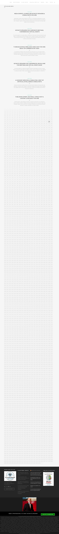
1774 (39, 279)
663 (12, 173)
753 (37, 181)
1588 (25, 262)
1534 (39, 256)
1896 (44, 291)
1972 (34, 299)
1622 (10, 266)
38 (49, 111)
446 (20, 152)
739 (51, 179)
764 (15, 183)
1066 (20, 212)
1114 (39, 216)
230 (29, 131)
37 (46, 111)
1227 (22, 227)
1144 (15, 219)
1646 (20, 268)
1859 (52, 287)
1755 (42, 277)
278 (49, 135)
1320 (5, 237)
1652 (34, 268)
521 (7, 160)
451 (32, 152)
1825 (17, 285)
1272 (34, 231)
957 (46, 200)
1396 (44, 243)
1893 (37, 291)
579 (51, 164)
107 (22, 119)
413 (37, 148)
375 (41, 144)
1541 (7, 258)
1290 (29, 233)
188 (24, 127)
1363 (12, 241)
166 (19, 125)
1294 (39, 233)
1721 (7, 275)
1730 (29, 275)
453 (37, 152)
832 (34, 189)
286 (20, 137)
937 (46, 198)
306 (20, 138)
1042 (10, 210)
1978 (49, 299)
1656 (44, 268)
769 (27, 183)
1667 (22, 270)
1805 (17, 283)
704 (15, 177)
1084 (15, 214)
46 (19, 113)
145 (17, 123)
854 (39, 191)
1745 (17, 277)
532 (34, 160)
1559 (51, 258)
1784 (15, 281)
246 (20, 133)
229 (27, 131)
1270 (29, 231)
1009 (27, 206)
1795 (42, 281)
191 (32, 127)
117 (46, 119)
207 (22, 129)
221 (7, 131)
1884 (15, 291)
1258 (49, 229)
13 (36, 110)
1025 (17, 208)
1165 (17, 221)
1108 (25, 216)
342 (10, 142)
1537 (47, 256)
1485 (17, 252)
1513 (37, 254)
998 (49, 204)
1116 (44, 216)
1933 (37, 295)
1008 (25, 206)
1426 (20, 246)
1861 (7, 289)
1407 (22, 245)
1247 (22, 229)
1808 (25, 283)
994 (39, 204)
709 (27, 177)
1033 (37, 208)
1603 (12, 264)
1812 (34, 283)
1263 (12, 231)
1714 (39, 273)
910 (29, 196)
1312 (34, 235)
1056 (44, 210)
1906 (20, 293)
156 (44, 123)
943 (12, 200)
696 (44, 175)
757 (46, 181)
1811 (32, 283)
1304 (15, 235)
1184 (15, 223)
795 (41, 185)
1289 (27, 233)
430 (29, 150)
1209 (27, 225)
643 (12, 171)
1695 (42, 272)
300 (5, 138)
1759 (51, 277)
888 (24, 194)
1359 (51, 239)
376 (44, 144)
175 (41, 125)
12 (34, 110)
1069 (27, 212)
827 (22, 189)
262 (10, 135)
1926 (20, 295)
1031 (32, 208)
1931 (32, 295)
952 (34, 200)
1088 (25, 214)
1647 (22, 268)
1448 (25, 248)
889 (27, 194)
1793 (37, 281)
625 (17, 169)
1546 (20, 258)
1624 (15, 266)
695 (41, 175)
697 (46, 175)
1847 (22, 287)
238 (49, 131)
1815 (42, 283)
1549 (27, 258)
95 (41, 117)
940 (5, 200)
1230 (29, 227)
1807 (22, 283)
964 (15, 202)
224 (15, 131)
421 (7, 150)
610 (29, 167)
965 (17, 202)
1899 (52, 291)
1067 (22, 212)
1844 (15, 287)
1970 (30, 299)
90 (29, 117)
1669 (27, 270)
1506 (20, 254)
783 (12, 185)
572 (34, 164)
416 (44, 148)
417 (46, 148)
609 (27, 167)
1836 (44, 285)
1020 (5, 208)
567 (22, 164)
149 (27, 123)
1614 (39, 264)
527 (22, 160)
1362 (10, 241)
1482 (10, 252)
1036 (44, 208)
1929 (27, 295)
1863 (12, 289)
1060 (5, 212)
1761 (7, 279)
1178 (49, 221)
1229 (27, 227)
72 (34, 115)
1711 (32, 273)
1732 (34, 275)
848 (24, 191)
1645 (17, 268)
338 (49, 140)
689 (27, 175)
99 (51, 117)
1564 (15, 260)
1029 (27, 208)
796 (44, 185)
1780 (5, 281)
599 (51, 165)
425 (17, 150)
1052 (34, 210)
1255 (42, 229)
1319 (51, 235)
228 (24, 131)
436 (44, 150)
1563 (12, 260)
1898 (49, 291)
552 (34, 162)
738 (49, 179)
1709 (27, 273)
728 (24, 179)
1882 (10, 291)
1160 (5, 221)
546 (20, 162)
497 (46, 156)
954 (39, 200)
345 (17, 142)
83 (12, 117)
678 (49, 173)
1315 (42, 235)
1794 (39, 281)
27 (22, 111)
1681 (7, 272)
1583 (12, 262)
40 (5, 113)
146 (19, 123)
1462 (10, 250)
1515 (42, 254)
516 (44, 158)
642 (10, 171)
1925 (17, 295)
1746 (20, 277)
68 (24, 115)
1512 (34, 254)
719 (51, 177)
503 (12, 158)
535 (41, 160)
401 (7, 148)
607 (22, 167)
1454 (39, 248)
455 (41, 152)
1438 (49, 246)
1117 (46, 216)
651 (32, 171)
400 (5, 148)
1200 (5, 225)
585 (17, 165)
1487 (22, 252)
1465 (17, 250)
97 (46, 117)
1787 (22, 281)
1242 (10, 229)
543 (12, 162)
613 (37, 167)
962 (10, 202)
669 (27, 173)
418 (49, 148)
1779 (51, 279)
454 (39, 152)
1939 (52, 295)
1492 (34, 252)
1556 (44, 258)
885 (17, 194)
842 (10, 191)
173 (37, 125)
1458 (49, 248)
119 (51, 119)
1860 (5, 289)
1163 (12, 221)
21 (7, 111)
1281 (7, 233)
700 (5, 177)
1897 (47, 291)
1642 (10, 268)
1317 (46, 235)
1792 (34, 281)
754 (39, 181)
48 (24, 113)
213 (37, 129)
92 (34, 117)
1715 (42, 273)
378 (49, 144)
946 (20, 200)
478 (49, 154)
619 (51, 167)
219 (51, 129)
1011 (32, 206)
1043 (12, 210)
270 (29, 135)
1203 (12, 225)
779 (51, 183)
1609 (27, 264)
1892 (34, 291)
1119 (51, 216)
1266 (20, 231)
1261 (7, 231)
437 (46, 150)
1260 (5, 231)
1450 (30, 248)
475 (41, 154)
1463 (12, 250)
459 (51, 152)
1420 (5, 246)
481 (7, 156)
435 (41, 150)
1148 (25, 219)
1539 (51, 256)
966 (20, 202)
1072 (34, 212)
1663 (12, 270)
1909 (27, 293)
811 (32, 187)
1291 (32, 233)
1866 (20, 289)
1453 (37, 248)
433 (37, 150)
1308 (25, 235)
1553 (37, 258)
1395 (42, 243)
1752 (34, 277)
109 (27, 119)
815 (41, 187)
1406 (20, 245)
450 (29, 152)
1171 (32, 221)
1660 (5, 270)
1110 (29, 216)
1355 (42, 239)
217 (46, 129)
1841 (7, 287)
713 (37, 177)
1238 (49, 227)
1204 (15, 225)
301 (7, 138)
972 (34, 202)
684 (15, 175)
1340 (5, 239)
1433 (37, 246)
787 (22, 185)
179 (51, 125)
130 (29, 121)
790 (29, 185)
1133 (37, 218)
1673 (37, 270)
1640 (5, 268)
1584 (15, 262)
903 (12, 196)
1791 (32, 281)
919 (51, 196)
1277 (47, 231)
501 (7, 158)
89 (27, 117)
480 (5, 156)
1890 (30, 291)
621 (7, 169)
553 (37, 162)
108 (24, 119)
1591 (32, 262)
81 (7, 117)
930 (29, 198)
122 (10, 121)
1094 (39, 214)
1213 (37, 225)
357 (46, 142)
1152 (34, 219)
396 (44, 146)
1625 (17, 266)
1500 (5, 254)
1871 (32, 289)
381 (7, 146)
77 (46, 115)
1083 (12, 214)
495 (41, 156)
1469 (27, 250)
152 (34, 123)
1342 (10, 239)
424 (15, 150)
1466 (20, 250)
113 (36, 119)
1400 (5, 245)
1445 (17, 248)
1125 (17, 218)
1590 (30, 262)
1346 (20, 239)
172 (34, 125)
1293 (37, 233)
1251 (32, 229)
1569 (27, 260)
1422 (10, 246)
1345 (17, 239)
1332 (34, 237)
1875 (42, 289)
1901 (7, 293)
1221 (7, 227)
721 (7, 179)
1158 (49, 219)
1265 (17, 231)
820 (5, 189)
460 (5, 154)
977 (46, 202)
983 (12, 204)
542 (10, 162)
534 (39, 160)
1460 (5, 250)
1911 (32, 293)
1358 (49, 239)
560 (5, 164)
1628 (25, 266)
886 (20, 194)
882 (10, 194)
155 (41, 123)
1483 (12, 252)
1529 (27, 256)
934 (39, 198)
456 (44, 152)
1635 (42, 266)
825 (17, 189)
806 (20, 187)
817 (46, 187)
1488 (25, 252)
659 (51, 171)
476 (44, 154)
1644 (15, 268)
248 (24, 133)
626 (20, 169)
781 (7, 185)
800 (5, 187)
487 (22, 156)
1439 (52, 246)
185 (17, 127)
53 (36, 113)
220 (5, 131)
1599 (52, 262)
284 (15, 137)
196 (44, 127)
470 (29, 154)
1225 (17, 227)
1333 (37, 237)
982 (10, 204)
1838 (49, 285)
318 (49, 138)
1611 (32, 264)
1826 (20, 285)
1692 (34, 272)
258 (49, 133)
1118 (49, 216)
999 (51, 204)
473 (37, 154)
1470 (30, 250)
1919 (51, 293)
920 (5, 198)
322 (10, 140)
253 (37, 133)
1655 (42, 268)
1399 (52, 243)
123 (12, 121)
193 (37, 127)
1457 (47, 248)
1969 (27, 299)
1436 (44, 246)
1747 (22, 277)
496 (44, 156)
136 (44, 121)
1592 (34, 262)
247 (22, 133)
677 (46, 173)
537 (46, 160)
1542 (10, 258)
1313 (37, 235)
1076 (44, 212)
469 (27, 154)
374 (39, 144)
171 (32, 125)
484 (15, 156)
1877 (47, 289)
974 (39, 202)
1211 (32, 225)
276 (44, 135)
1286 (20, 233)
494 (39, 156)
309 (27, 138)
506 (20, 158)
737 (46, 179)
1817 (47, 283)
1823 (12, 285)
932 (34, 198)
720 (5, 179)
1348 (25, 239)
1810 (29, 283)
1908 (25, 293)
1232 (34, 227)
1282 (10, 233)
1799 (52, 281)
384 (15, 146)
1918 (49, 293)
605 (17, 167)
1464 (15, 250)
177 (46, 125)
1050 (30, 210)
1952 (34, 297)
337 (46, 140)
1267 (22, 231)
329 (27, 140)
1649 (27, 268)
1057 (47, 210)
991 (32, 204)
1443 (12, 248)
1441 (7, 248)
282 (10, 137)
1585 (17, 262)
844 (15, 191)
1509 (27, 254)
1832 (34, 285)
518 (49, 158)
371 (32, 144)
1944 (15, 297)
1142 (10, 219)
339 (51, 140)
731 (32, 179)
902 (10, 196)
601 (7, 167)
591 (32, 165)
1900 (5, 293)
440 (5, 152)
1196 (44, 223)
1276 (44, 231)
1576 (44, 260)
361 (7, 144)
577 (46, 164)
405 (17, 148)
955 (41, 200)
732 (34, 179)
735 (41, 179)
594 (39, 165)
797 (46, 185)
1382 (10, 243)
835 (41, 189)
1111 (32, 216)
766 (20, 183)
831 (32, 189)
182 (10, 127)
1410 (29, 245)
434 (39, 150)
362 (10, 144)
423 (12, 150)
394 (39, 146)
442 (10, 152)
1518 (49, 254)
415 (41, 148)
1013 (37, 206)
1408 (25, 245)
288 (24, 137)
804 (15, 187)
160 (5, 125)
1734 (39, 275)
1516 (44, 254)
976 (44, 202)
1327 (22, 237)
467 (22, 154)
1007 (22, 206)
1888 (25, 291)
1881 (7, 291)
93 (36, 117)
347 (22, 142)
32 (34, 111)
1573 (37, 260)
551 (32, 162)
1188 (25, 223)
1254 (39, 229)
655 (41, 171)
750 (29, 181)
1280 (5, 233)
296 (44, 137)
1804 (15, 283)
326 (19, 140)
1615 (42, 264)
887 (22, 194)
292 (34, 137)
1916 (44, 293)
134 (39, 121)
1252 (34, 229)
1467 (22, 250)
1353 (37, 239)
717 (46, 177)
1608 (25, 264)
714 (39, 177)
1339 (51, 237)
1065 (17, 212)
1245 (17, 229)
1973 (37, 299)
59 (51, 113)
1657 (47, 268)
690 (29, 175)
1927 (22, 295)
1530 (29, 256)
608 (24, 167)
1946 (20, 297)
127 (22, 121)
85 (17, 117)
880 (5, 194)
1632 (34, 266)
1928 (25, 295)
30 (29, 111)
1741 (7, 277)
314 (39, 138)
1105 (17, 216)
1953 (37, 297)
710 (29, 177)
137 (46, 121)
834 (39, 189)
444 (15, 152)
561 (7, 164)
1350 (29, 239)
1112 (34, 216)
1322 (10, 237)
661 (7, 173)
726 (19, 179)
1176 (44, 221)
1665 (17, 270)
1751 (32, 277)
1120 (5, 218)
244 (15, 133)
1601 (7, 264)
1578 (49, 260)
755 (41, 181)
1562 (10, 260)
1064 (15, 212)
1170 (29, 221)
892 (34, 194)
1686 (20, 272)
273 (37, 135)
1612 (34, 264)
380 (5, 146)
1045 (17, 210)
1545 (17, 258)
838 (49, 189)
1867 (22, 289)
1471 (32, 250)
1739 (51, 275)
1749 (27, 277)
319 (51, 138)
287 (22, 137)
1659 (52, 268)
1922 (10, 295)
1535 (42, 256)
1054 (39, 210)
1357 (47, 239)
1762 (10, 279)
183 (12, 127)
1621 (7, 266)
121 (7, 121)
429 (27, 150)
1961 (7, 299)
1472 (34, 250)
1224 (15, 227)
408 (24, 148)
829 (27, 189)
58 (49, 113)
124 (15, 121)
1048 (25, 210)
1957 (47, 297)
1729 (27, 275)
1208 (25, 225)
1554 (39, 258)
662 (10, 173)
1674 (39, 270)
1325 (17, 237)
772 (34, 183)
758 (49, 181)
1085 (17, 214)
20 (5, 111)
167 (22, 125)
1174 (39, 221)
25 (17, 111)
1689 (27, 272)
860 (5, 192)
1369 (27, 241)
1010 (29, 206)
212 (34, 129)
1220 (5, 227)
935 (41, 198)
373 (37, 144)
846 (20, 191)
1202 (10, 225)
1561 (7, 260)
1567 (22, 260)
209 (27, 129)
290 (29, 137)
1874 (39, 289)
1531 (32, 256)
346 (20, 142)
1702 (10, 273)
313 (37, 138)
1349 (27, 239)
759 (51, 181)
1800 (5, 283)
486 (20, 156)
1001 (7, 206)
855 (41, 191)
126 (19, 121)
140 (5, 123)
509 (27, 158)
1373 (37, 241)
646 (20, 171)
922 (10, 198)
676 (44, 173)
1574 (39, 260)
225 (17, 131)
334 (39, 140)
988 (24, 204)
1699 (52, 272)
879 (51, 192)
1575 (42, 260)
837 (46, 189)
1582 (10, 262)
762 (10, 183)
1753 (37, 277)
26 (19, 111)
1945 (17, 297)
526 (19, 160)
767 (22, 183)
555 (41, 162)
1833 (37, 285)
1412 (34, 245)
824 (15, 189)
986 (20, 204)
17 (46, 110)
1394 (39, 243)
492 (34, 156)
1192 (34, 223)
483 (12, 156)
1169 (27, 221)
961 (7, 202)
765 (17, 183)
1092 (34, 214)
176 (44, 125)
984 (15, 204)
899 (51, 194)
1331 (32, 237)
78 (49, 115)
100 (5, 119)
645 (17, 171)
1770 (29, 279)
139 (51, 121)
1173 (37, 221)
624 (15, 169)
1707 (22, 273)
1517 (46, 254)
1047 (22, 210)
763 (12, 183)
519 (51, 158)
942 (10, 200)
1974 (39, 299)
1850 (30, 287)
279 (51, 135)
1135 (42, 218)
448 (24, 152)
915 (41, 196)
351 (32, 142)
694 (39, 175)
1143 (12, 219)
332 (34, 140)
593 (37, 165)
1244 (15, 229)
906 (20, 196)
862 (10, 192)
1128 (24, 218)
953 (37, 200)
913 (37, 196)
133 (37, 121)
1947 (22, 297)
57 (46, 113)
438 (49, 150)
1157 (46, 219)
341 (7, 142)
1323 (12, 237)
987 (22, 204)
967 (22, 202)
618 (49, 167)
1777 (47, 279)
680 (5, 175)
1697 (47, 272)
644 (15, 171)
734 (39, 179)
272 (34, 135)
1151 (32, 219)
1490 (30, 252)
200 (5, 129)
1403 (12, 245)
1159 (51, 219)
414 (39, 148)
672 (34, 173)
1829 (27, 285)
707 (22, 177)
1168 (25, 221)
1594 (39, 262)
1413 (37, 245)
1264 (15, 231)
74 (39, 115)
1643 (12, 268)
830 (29, 189)
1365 (17, 241)
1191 (32, 223)
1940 (5, 297)
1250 (29, 229)
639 (51, 169)
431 (32, 150)
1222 (10, 227)
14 (39, 110)
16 (44, 110)
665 (17, 173)
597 (46, 165)
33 (36, 111)
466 (20, 154)
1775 (42, 279)
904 (15, 196)
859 (51, 191)
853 (37, 191)
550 (29, 162)
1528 (25, 256)
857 (46, 191)
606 (20, 167)
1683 (12, 272)
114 (39, 119)
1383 (12, 243)
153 (37, 123)
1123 (12, 218)
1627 (22, 266)
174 (39, 125)
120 (5, 121)
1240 (5, 229)
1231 (32, 227)
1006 (20, 206)
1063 (12, 212)
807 (22, 187)
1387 (22, 243)
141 (7, 123)
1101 (7, 216)
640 (5, 171)
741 (7, 181)
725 (17, 179)
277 (46, 135)
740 (5, 181)
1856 (44, 287)
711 (32, 177)
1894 (39, 291)
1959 (52, 297)
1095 (42, 214)
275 (41, 135)
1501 (7, 254)
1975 (42, 299)
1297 (47, 233)
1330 (29, 237)
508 (24, 158)
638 (49, 169)
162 (10, 125)
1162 (10, 221)
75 (41, 115)
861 (7, 192)
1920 (5, 295)
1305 (17, 235)
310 (29, 138)
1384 (15, 243)
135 (41, 121)
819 (51, 187)
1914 (39, 293)
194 (39, 127)
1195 (42, 223)
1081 (7, 214)
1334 (39, 237)
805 (17, 187)
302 (10, 138)
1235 (42, 227)
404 (15, 148)
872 (34, 192)
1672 (34, 270)
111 (32, 119)
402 (10, 148)
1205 (17, 225)
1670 (30, 270)
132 (34, 121)
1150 (29, 219)
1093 (37, 214)
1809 (27, 283)
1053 (37, 210)
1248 (25, 229)
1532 (34, 256)
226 (19, 131)
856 (44, 191)
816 (44, 187)
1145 (17, 219)
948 (24, 200)
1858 (49, 287)
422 (10, 150)
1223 (12, 227)
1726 (20, 275)
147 (22, 123)
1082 (10, 214)
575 (41, 164)
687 (22, 175)
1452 (34, 248)
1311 (32, 235)
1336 (44, 237)
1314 (39, 235)
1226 (20, 227)
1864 (15, 289)
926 (20, 198)
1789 (27, 281)
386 (20, 146)
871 (32, 192)
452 (34, 152)
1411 (32, 245)
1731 (32, 275)
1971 (32, 299)
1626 (20, 266)
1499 (52, 252)
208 (24, 129)
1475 (42, 250)
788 (24, 185)
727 (22, 179)
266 (20, 135)
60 (5, 115)
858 (49, 191)
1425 (17, 246)
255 (41, 133)
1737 (47, 275)
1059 (52, 210)
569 (27, 164)
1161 (7, 221)
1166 (20, 221)
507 (22, 158)
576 (44, 164)
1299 (51, 233)
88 (24, 117)
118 (49, 119)
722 (10, 179)
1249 (27, 229)
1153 (37, 219)
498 (49, 156)
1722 (10, 275)
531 (32, 160)
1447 (22, 248)
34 (39, 111)
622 (10, 169)
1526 (20, 256)
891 (32, 194)
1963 (12, 299)
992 (34, 204)
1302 (10, 235)
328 (24, 140)
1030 (30, 208)
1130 (29, 218)
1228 (25, 227)
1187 (22, 223)
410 (29, 148)
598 (49, 165)
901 (7, 196)
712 (34, 177)
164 (15, 125)
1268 (25, 231)
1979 (52, 299)
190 (29, 127)
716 (44, 177)
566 (20, 164)
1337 (47, 237)
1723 (12, 275)
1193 (37, 223)
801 (7, 187)
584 (15, 165)
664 (15, 173)
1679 (52, 270)
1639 (52, 266)
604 (15, 167)
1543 (12, 258)
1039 (52, 208)
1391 (32, 243)
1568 (25, 260)
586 (20, 165)
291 (32, 137)
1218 (49, 225)
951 (32, 200)
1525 (17, 256)
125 (17, 121)
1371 (32, 241)
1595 (42, 262)
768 (24, 183)
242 (10, 133)
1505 (17, 254)
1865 (17, 289)
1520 (5, 256)
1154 (39, 219)
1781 (7, 281)
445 (17, 152)
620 (5, 169)
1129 (27, 218)
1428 (25, 246)
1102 (10, 216)
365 (17, 144)
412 (34, 148)
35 (41, 111)
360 (5, 144)
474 (39, 154)
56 (44, 113)
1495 (42, 252)
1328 (25, 237)
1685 (17, 272)
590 (29, 165)
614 (39, 167)
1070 (30, 212)
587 (22, 165)
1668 (25, 270)
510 (29, 158)
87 (22, 117)
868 (24, 192)
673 (37, 173)
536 (44, 160)
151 (32, 123)
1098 (49, 214)
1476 (44, 250)
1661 (7, 270)
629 (27, 169)
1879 (52, 289)
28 (24, 111)
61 (7, 115)
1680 (5, 272)
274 (39, 135)
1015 (42, 206)
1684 (15, 272)
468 (24, 154)
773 (37, 183)
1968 (25, 299)
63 (12, 115)
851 (32, 191)
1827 (22, 285)
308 (24, 138)
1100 (5, 216)
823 (12, 189)
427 (22, 150)
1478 (49, 250)
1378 (49, 241)
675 (41, 173)
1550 (29, 258)
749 (27, 181)
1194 (39, 223)
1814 (39, 283)
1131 (32, 218)
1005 (17, 206)
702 (10, 177)
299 (51, 137)
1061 (7, 212)
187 (22, 127)
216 (44, 129)
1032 (34, 208)
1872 (34, 289)
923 (12, 198)
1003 (12, 206)
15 (41, 110)
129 (27, 121)
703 (12, 177)
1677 (47, 270)
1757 (47, 277)
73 (36, 115)
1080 (5, 214)
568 (24, 164)
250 (29, 133)
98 (49, 117)
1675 (42, 270)
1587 (22, 262)
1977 (47, 299)
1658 (49, 268)
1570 (29, 260)
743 (12, 181)
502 (10, 158)
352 (34, 142)
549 (27, 162)
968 (24, 202)
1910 (29, 293)
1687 (22, 272)
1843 (12, 287)
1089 (27, 214)
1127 (22, 218)
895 (41, 194)
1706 (20, 273)
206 (20, 129)
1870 (30, 289)
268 (24, 135)
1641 (7, 268)
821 (7, 189)
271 (32, 135)
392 (34, 146)
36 (44, 111)
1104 (15, 216)
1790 (30, 281)
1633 (37, 266)
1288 (25, 233)
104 (15, 119)
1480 (5, 252)
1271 (32, 231)
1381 (7, 243)
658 (49, 171)
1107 (22, 216)
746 (20, 181)
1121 (7, 218)
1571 (32, 260)
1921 (7, 295)
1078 (49, 212)
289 (27, 137)
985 (17, 204)
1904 (15, 293)
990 (29, 204)
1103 (12, 216)
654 (39, 171)
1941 (7, 297)
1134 (39, 218)
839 (51, 189)
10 (29, 110)
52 (34, 113)
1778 (49, 279)
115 (41, 119)
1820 (5, 285)
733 (37, 179)
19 (51, 110)
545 (17, 162)
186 (19, 127)
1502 (10, 254)
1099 (52, 214)
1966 (20, 299)
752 (34, 181)
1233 (37, 227)
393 (37, 146)
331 (32, 140)
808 (24, 187)
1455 (42, 248)
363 (12, 144)
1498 (49, 252)
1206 (20, 225)
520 (5, 160)
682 (10, 175)
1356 (44, 239)
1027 (22, 208)
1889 (27, 291)
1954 (39, 297)
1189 (27, 223)
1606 (20, 264)
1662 (10, 270)
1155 (42, 219)
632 (34, 169)
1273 (37, 231)
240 (5, 133)
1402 (10, 245)
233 (37, 131)
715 (41, 177)
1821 (7, 285)
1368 (25, 241)
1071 (32, 212)
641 (7, 171)
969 (27, 202)
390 (29, 146)
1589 (27, 262)
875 (41, 192)
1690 (30, 272)
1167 (22, 221)
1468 (25, 250)
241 (7, 133)
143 (12, 123)
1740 (5, 277)
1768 (25, 279)
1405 (17, 245)
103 (12, 119)
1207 (22, 225)
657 (46, 171)
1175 (42, 221)
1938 (49, 295)
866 (20, 192)
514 (39, 158)
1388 (25, 243)
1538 (49, 256)
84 (14, 117)
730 (29, 179)
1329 (27, 237)
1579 (51, 260)
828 (24, 189)
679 (51, 173)
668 (24, 173)
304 (15, 138)
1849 (27, 287)
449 (27, 152)
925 (17, 198)
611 (32, 167)
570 (29, 164)
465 (17, 154)
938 (49, 198)
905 (17, 196)
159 (51, 123)
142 (10, 123)
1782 (10, 281)
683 (12, 175)
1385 (17, 243)
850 (29, 191)
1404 (15, 245)
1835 (42, 285)
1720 (5, 275)
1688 (25, 272)
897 (46, 194)
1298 (49, 233)
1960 (5, 299)
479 (51, 154)
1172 (34, 221)
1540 (5, 258)
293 (37, 137)
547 (22, 162)
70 (29, 115)
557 (46, 162)
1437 (47, 246)
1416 (44, 245)
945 (17, 200)
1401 (7, 245)
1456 (44, 248)
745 (17, 181)
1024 (15, 208)
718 (49, 177)
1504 (15, 254)
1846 (20, 287)
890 (29, 194)
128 (24, 121)
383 (12, 146)
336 (44, 140)
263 (12, 135)
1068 (25, 212)
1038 (49, 208)
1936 (44, 295)
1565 (17, 260)
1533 (37, 256)
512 (34, 158)
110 (29, 119)
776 (44, 183)
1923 (12, 295)
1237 (47, 227)
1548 (25, 258)
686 (20, 175)
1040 (5, 210)
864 (15, 192)
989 (27, 204)
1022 (10, 208)
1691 (32, 272)
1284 (15, 233)
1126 (20, 218)
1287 (22, 233)
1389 (27, 243)
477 (46, 154)
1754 (39, 277)
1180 (5, 223)
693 (37, 175)
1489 (27, 252)
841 (7, 191)
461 (7, 154)
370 (29, 144)
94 (39, 117)
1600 (5, 264)
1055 (42, 210)
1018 (49, 206)
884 (15, 194)
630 (29, 169)
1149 (27, 219)
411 (32, 148)
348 (24, 142)
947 (22, 200)
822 (10, 189)
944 (15, 200)
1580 (5, 262)
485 (17, 156)
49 (27, 113)
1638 (49, 266)
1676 (44, 270)
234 (39, 131)
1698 (49, 272)
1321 (7, 237)
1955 (42, 297)
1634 (39, 266)
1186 (20, 223)
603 (12, 167)
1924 (15, 295)
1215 (42, 225)
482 (10, 156)
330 (29, 140)
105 (17, 119)
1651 (32, 268)
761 (7, 183)
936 (44, 198)
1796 (44, 281)
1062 (10, 212)
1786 (20, 281)
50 (29, 113)
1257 (47, 229)
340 (5, 142)
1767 (22, 279)
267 (22, 135)
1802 (10, 283)
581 (7, 165)
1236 (44, 227)
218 (49, 129)
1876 (44, 289)
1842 (10, 287)
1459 (52, 248)
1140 (5, 219)
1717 (46, 273)
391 (32, 146)
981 (7, 204)
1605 (17, 264)
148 (24, 123)
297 (46, 137)
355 (41, 142)
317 (46, 138)
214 (39, 129)
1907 (22, 293)
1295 (42, 233)
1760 (5, 279)
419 (51, 148)
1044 (15, 210)
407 (22, 148)
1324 (15, 237)
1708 (25, 273)
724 (15, 179)
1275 (42, 231)
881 (7, 194)
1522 (10, 256)
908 (24, 196)
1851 (32, 287)
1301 (7, 235)
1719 (51, 273)
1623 (12, 266)
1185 (17, 223)
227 (22, 131)
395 (41, 146)
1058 (49, 210)
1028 (25, 208)
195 (41, 127)
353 (37, 142)
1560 (5, 260)
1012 (34, 206)
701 (7, 177)
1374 (39, 241)
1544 (15, 258)
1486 (20, 252)
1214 (39, 225)
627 (22, 169)
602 (10, 167)
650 (29, 171)
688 (24, 175)
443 (12, 152)
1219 (51, 225)
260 (5, 135)
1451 (32, 248)
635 (41, 169)
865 (17, 192)
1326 (20, 237)
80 (5, 117)
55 (41, 113)
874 (39, 192)
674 (39, 173)
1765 (17, 279)
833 (37, 189)
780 (5, 185)
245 (17, 133)
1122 (10, 218)
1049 (27, 210)
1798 (49, 281)
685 (17, 175)
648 (24, 171)
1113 (37, 216)
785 (17, 185)
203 (12, 129)
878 (49, 192)
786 (20, 185)
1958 (49, 297)
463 (12, 154)
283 (12, 137)
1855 (42, 287)
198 (49, 127)
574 (39, 164)
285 (17, 137)
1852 (34, 287)
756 (44, 181)
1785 (17, 281)
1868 (25, 289)
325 (17, 140)
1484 (15, 252)
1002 (10, 206)
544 (15, 162)
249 (27, 133)
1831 (32, 285)
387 (22, 146)
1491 (32, 252)
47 (22, 113)
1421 (7, 246)
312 (34, 138)
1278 (49, 231)
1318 (49, 235)
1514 (39, 254)
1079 (52, 212)
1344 (15, 239)
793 (37, 185)
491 (32, 156)
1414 (39, 245)
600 (5, 167)
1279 (51, 231)
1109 (27, 216)
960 (5, 202)
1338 (49, 237)
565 (17, 164)
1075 (42, 212)
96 (44, 117)
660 (5, 173)
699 (51, 175)
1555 (42, 258)
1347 (22, 239)
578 (49, 164)
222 (10, 131)
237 (46, 131)
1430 (30, 246)
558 (49, 162)
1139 (51, 218)
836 (44, 189)
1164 (15, 221)
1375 (42, 241)
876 (44, 192)
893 (37, 194)
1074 (39, 212)
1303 (12, 235)
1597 (47, 262)
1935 (42, 295)
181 (7, 127)
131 (32, 121)
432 (34, 150)
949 (27, 200)
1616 (44, 264)
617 (46, 167)
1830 (30, 285)
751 (32, 181)
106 (19, 119)
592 (34, 165)
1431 (32, 246)
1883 (12, 291)
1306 (20, 235)
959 (51, 200)
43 (12, 113)
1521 (7, 256)
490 (29, 156)
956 (44, 200)
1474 (39, 250)
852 (34, 191)
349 (27, 142)
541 (7, 162)
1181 (7, 223)
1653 (37, 268)
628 (24, 169)
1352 (34, 239)
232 (34, 131)
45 (17, 113)
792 (34, 185)
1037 (47, 208)
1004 (15, 206)
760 (5, 183)
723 (12, 179)
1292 (34, 233)
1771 (32, 279)
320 (5, 140)
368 (24, 144)
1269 (27, 231)
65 (17, 115)
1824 (15, 285)
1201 (7, 225)
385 (17, 146)
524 (15, 160)
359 (51, 142)
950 (29, 200)
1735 (42, 275)
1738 (49, 275)
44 (14, 113)
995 (41, 204)
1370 (29, 241)
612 (34, 167)
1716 (44, 273)
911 (32, 196)
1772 (34, 279)
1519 (51, 254)
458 (49, 152)
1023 (12, 208)
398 (49, 146)
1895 (42, 291)
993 (37, 204)
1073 (37, 212)
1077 (47, 212)
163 (12, 125)
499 (51, 156)
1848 (25, 287)
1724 (15, 275)
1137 (46, 218)
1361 (7, 241)
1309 (27, 235)
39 (51, 111)
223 (12, 131)
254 (39, 133)
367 (22, 144)
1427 (22, 246)
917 (46, 196)
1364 (15, 241)
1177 (46, 221)
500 (5, 158)
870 (29, 192)
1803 (12, 283)
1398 (49, 243)
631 (32, 169)
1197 (47, 223)
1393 (37, 243)
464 (15, 154)
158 (49, 123)
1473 (37, 250)
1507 (22, 254)
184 (15, 127)
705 (17, 177)
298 (49, 137)
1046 (20, 210)
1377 (47, 241)
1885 (17, 291)
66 (19, 115)
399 (51, 146)
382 (10, 146)
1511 (32, 254)
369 (27, 144)
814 (39, 187)
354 (39, 142)
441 (7, 152)
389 (27, 146)
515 (41, 158)
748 (24, 181)
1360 (5, 241)
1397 (47, 243)
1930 (30, 295)
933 (37, 198)
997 (46, 204)
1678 (49, 270)
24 (14, 111)
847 (22, 191)
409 (27, 148)
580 (5, 165)
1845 (17, 287)
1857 (47, 287)
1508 (25, 254)
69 (27, 115)
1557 (47, 258)
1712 (34, 273)
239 (51, 131)
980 (5, 204)
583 (12, 165)
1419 (51, 245)
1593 (37, 262)
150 (29, 123)
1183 (12, 223)
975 (41, 202)
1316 (44, 235)
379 (51, 144)
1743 (12, 277)
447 (22, 152)
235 (41, 131)
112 (34, 119)
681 (7, 175)
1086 (20, 214)
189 (27, 127)
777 (46, 183)
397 (46, 146)
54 (39, 113)
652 (34, 171)
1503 (12, 254)
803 (12, 187)
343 (12, 142)
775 (41, 183)
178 (49, 125)
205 (17, 129)
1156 (44, 219)
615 (41, 167)
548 (24, 162)
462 (10, 154)
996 (44, 204)
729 (27, 179)
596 (44, 165)
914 (39, 196)
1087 (22, 214)
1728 (25, 275)
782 (10, 185)
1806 (20, 283)
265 (17, 135)
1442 (10, 248)
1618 (49, 264)
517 (46, 158)
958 (49, 200)
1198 (49, 223)
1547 (22, 258)
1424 (15, 246)
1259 (51, 229)
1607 (22, 264)
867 (22, 192)
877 (46, 192)
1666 (20, 270)
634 (39, 169)
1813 (37, 283)
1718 (49, 273)
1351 (32, 239)
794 (39, 185)
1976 (44, 299)
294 (39, 137)
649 (27, 171)
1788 (25, 281)
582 (10, 165)
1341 (7, 239)
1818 (49, 283)
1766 (20, 279)
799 (51, 185)
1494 (39, 252)
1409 (27, 245)
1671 (32, 270)
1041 (7, 210)
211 (32, 129)
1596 (44, 262)
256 (44, 133)
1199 (51, 223)
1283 (12, 233)
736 (44, 179)
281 (7, 137)
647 (22, 171)
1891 (32, 291)
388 (24, 146)
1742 (10, 277)
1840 (5, 287)
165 (17, 125)
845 (17, 191)
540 (5, 162)
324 (15, 140)
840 (5, 191)
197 (46, 127)
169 (27, 125)
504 (15, 158)
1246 (20, 229)
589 (27, 165)
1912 (34, 293)
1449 (27, 248)
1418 (49, 245)
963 (12, 202)
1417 (47, 245)
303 (12, 138)
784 (15, 185)
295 (41, 137)
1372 (34, 241)
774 (39, 183)
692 (34, 175)
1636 (44, 266)
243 (12, 133)
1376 (44, 241)
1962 (10, 299)
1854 (39, 287)
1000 (5, 206)
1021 (7, 208)
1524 (15, 256)
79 (51, 115)
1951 (32, 297)
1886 (20, 291)
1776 (44, 279)
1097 (47, 214)
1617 (47, 264)
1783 (12, 281)
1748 (25, 277)
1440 (5, 248)
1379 (51, 241)
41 (7, 113)
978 (49, 202)
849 (27, 191)
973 (37, 202)
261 (7, 135)
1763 (12, 279)
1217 (46, 225)
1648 (25, 268)
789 (27, 185)
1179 (51, 221)
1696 (44, 272)
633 (37, 169)
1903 (12, 293)
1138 (49, 218)
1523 (12, 256)
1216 (44, 225)
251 (32, 133)
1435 (42, 246)
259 (51, 133)
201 (7, 129)
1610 (29, 264)
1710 (29, 273)
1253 (37, 229)
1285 (17, 233)
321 (7, 140)
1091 (32, 214)
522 (10, 160)
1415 (42, 245)
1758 (49, 277)
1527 (22, 256)
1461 (7, 250)
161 (7, 125)
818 (49, 187)
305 (17, 138)
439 (51, 150)
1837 (47, 285)
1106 (20, 216)
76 (44, 115)
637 (46, 169)
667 (22, 173)
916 (44, 196)
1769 (27, 279)
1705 (17, 273)
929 (27, 198)
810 (29, 187)
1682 (10, 272)
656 (44, 171)
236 (44, 131)
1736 (44, 275)
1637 (47, 266)
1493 (37, 252)
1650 (30, 268)
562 (10, 164)
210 (29, 129)
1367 (22, 241)
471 (32, 154)
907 (22, 196)
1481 (7, 252)
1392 (34, 243)
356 (44, 142)
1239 (51, 227)
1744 (15, 277)
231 (32, 131)
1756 (44, 277)
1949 (27, 297)
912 (34, 196)
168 (24, 125)
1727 (22, 275)
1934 (39, 295)
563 (12, 164)
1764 (15, 279)
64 (14, 115)
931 (32, 198)
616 (44, 167)
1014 (39, 206)
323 (12, 140)
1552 (34, 258)
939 (51, 198)
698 (49, 175)
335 (41, 140)
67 (22, 115)
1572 (34, 260)
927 (22, 198)
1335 (42, 237)
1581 (7, 262)
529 (27, 160)
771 (32, 183)
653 (37, 171)
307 (22, 138)
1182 (10, 223)
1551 (32, 258)
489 (27, 156)
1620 (5, 266)
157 (46, 123)
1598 (49, 262)
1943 (12, 297)
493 (37, 156)
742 (10, 181)
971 (32, 202)
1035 (42, 208)
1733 (37, 275)
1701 (7, 273)
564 (15, 164)
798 (49, 185)
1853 (37, 287)
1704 (15, 273)
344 (15, 142)
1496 (44, 252)
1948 (25, 297)
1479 (52, 250)
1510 (29, 254)
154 (39, 123)
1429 (27, 246)
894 (39, 194)
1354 (39, 239)
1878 (49, 289)
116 (44, 119)
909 (27, 196)
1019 (51, 206)
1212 (34, 225)
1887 (22, 291)
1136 (44, 218)
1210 (29, 225)
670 (29, 173)
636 (44, 169)
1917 (47, 293)
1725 (17, 275)
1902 (10, 293)
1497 (47, 252)
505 (17, 158)
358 (49, 142)
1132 (34, 218)
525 (17, 160)
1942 (10, 297)
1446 (20, 248)
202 (10, 129)
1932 (34, 295)
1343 (12, 239)
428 (24, 150)
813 (37, 187)
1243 (12, 229)
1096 (44, 214)
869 (27, 192)
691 (32, 175)
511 (32, 158)
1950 (30, 297)
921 (7, 198)
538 (49, 160)
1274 (39, 231)
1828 (25, 285)
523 (12, 160)
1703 (12, 273)
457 (46, 152)
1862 (10, 289)
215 (41, 129)
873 (37, 192)
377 (46, 144)
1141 (7, 219)
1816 (44, 283)
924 (15, 198)
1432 (34, 246)
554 (39, 162)
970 (29, 202)
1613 (37, 264)
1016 (44, 206)
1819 (51, 283)
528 (24, 160)
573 (37, 164)
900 (5, 196)
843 (12, 191)
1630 (30, 266)
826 (20, 189)
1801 (7, 283)
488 (24, 156)
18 (49, 110)
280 (5, 137)
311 (32, 138)
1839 (52, 285)
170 (29, 125)
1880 (5, 291)
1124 (15, 218)
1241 (7, 229)
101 (7, 119)
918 (49, 196)
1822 (10, 285)
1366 (20, 241)
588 (24, 165)
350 (29, 142)
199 (51, 127)
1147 (22, 219)
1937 (47, 295)
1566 (20, 260)
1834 (39, 285)
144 (15, 123)
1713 (37, 273)
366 (20, 144)
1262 (10, 231)
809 (27, 187)
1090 (30, 214)
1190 (29, 223)
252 (34, 133)
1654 (39, 268)
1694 (39, 272)
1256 (44, 229)
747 (22, 181)
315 (41, 138)
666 (20, 173)
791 (32, 185)
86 (19, 117)
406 (20, 148)
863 (12, 192)
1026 (20, 208)
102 (10, 119)
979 (51, 202)
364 (15, 144)
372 (34, 144)
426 (20, 150)
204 (15, 129)
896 (44, 194)
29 (27, 111)
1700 (5, 273)
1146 (20, 219)
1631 (32, 266)
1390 (30, 243)
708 (24, 177)
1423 (12, 246)
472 (34, 154)
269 (27, 135)
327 (22, 140)
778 (49, 183)
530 (29, 160)
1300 (5, 235)
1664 (15, 270)
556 (44, 162)
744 (15, 181)
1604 (15, 264)
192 (34, 127)
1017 (47, 206)
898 (49, 194)
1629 (27, 266)
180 (5, 127)
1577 (47, 260)
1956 (44, 297)
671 (32, 173)
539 (51, 160)
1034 (39, 208)
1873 (37, 289)
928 (24, 198)
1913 (37, 293)
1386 (20, 243)
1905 (17, 293)
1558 (49, 258)
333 (37, 140)
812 (34, 187)
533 (37, 160)
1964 (15, 299)
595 (41, 165)
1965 (17, 299)
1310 (29, 235)
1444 (15, 248)
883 (12, 194)
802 (10, 187)
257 (46, 133)
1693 (37, 272)
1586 (20, 262)
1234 (39, 227)
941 (7, 200)
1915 (42, 293)
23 (12, 111)
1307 (22, 235)
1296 (44, 233)
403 (12, 148)
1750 (29, 277)
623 (12, 169)
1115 (42, 216)
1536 (44, 256)
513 (37, 158)
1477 (47, 250)
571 (32, 164)
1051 (32, 210)
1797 (47, 281)
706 (20, 177)
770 (29, 183)
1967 (22, 299)
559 (51, 162)
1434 (39, 246)
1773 (37, 279)
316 (44, 138)
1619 (51, 264)
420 (5, 150)
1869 (27, 289)
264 (15, 135)
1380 (5, 243)
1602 (10, 264)
